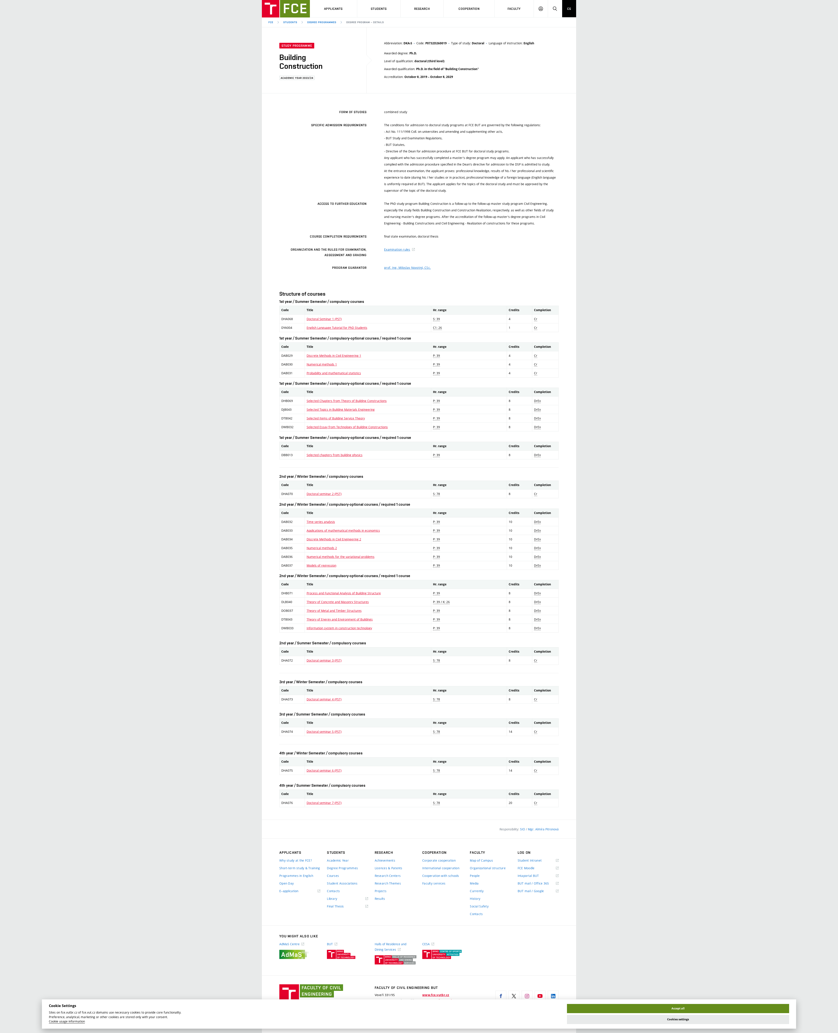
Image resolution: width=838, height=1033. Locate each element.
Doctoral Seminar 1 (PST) (324, 319)
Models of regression (321, 565)
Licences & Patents (388, 868)
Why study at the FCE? (295, 860)
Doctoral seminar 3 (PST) (324, 660)
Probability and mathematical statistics (334, 373)
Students (379, 8)
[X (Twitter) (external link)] (513, 996)
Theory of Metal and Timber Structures (334, 611)
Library (338, 898)
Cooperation (468, 8)
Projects (380, 891)
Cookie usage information (67, 1021)
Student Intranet (536, 860)
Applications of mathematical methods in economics (343, 530)
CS (569, 8)
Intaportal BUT (535, 875)
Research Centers (388, 876)
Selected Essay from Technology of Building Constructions (347, 427)
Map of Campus (481, 860)
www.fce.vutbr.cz (435, 995)
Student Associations (342, 883)
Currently (477, 891)
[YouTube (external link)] (540, 996)
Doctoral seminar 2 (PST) (324, 494)
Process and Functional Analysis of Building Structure (344, 593)
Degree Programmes (321, 22)
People (475, 876)
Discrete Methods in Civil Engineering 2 (334, 539)
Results (380, 899)
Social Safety (479, 906)
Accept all (678, 1008)
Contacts (333, 891)
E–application (295, 891)
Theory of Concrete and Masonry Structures (338, 602)
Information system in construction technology (339, 628)
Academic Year (338, 860)
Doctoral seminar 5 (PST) (324, 731)
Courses (333, 876)
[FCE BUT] (286, 8)
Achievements (385, 860)
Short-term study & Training (299, 868)
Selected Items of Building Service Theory (336, 418)
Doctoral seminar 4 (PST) (324, 699)
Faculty (514, 8)
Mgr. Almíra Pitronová (543, 829)
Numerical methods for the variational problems (340, 557)
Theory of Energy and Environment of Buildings (340, 619)
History (475, 899)
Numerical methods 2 (322, 548)
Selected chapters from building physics (334, 455)
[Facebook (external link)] (500, 996)
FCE (270, 22)
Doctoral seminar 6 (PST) (324, 770)
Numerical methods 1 (322, 364)
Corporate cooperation (439, 860)
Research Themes (388, 883)
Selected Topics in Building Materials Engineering (341, 409)
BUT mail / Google (537, 891)
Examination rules (397, 249)
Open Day (286, 883)
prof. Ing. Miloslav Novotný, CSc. (407, 268)
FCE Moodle (532, 868)
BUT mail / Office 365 (538, 883)
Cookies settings (678, 1019)
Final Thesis (342, 906)
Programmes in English (296, 876)
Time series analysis (321, 522)
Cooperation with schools (440, 876)
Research (422, 8)
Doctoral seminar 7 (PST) (324, 803)
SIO (523, 829)
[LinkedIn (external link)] (553, 996)
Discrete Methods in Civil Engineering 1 (334, 356)
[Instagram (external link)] (527, 996)
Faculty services (433, 883)
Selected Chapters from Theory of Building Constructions (347, 401)
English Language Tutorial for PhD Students (337, 328)
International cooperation (440, 868)
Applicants (333, 8)
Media (474, 883)
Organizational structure (488, 868)
